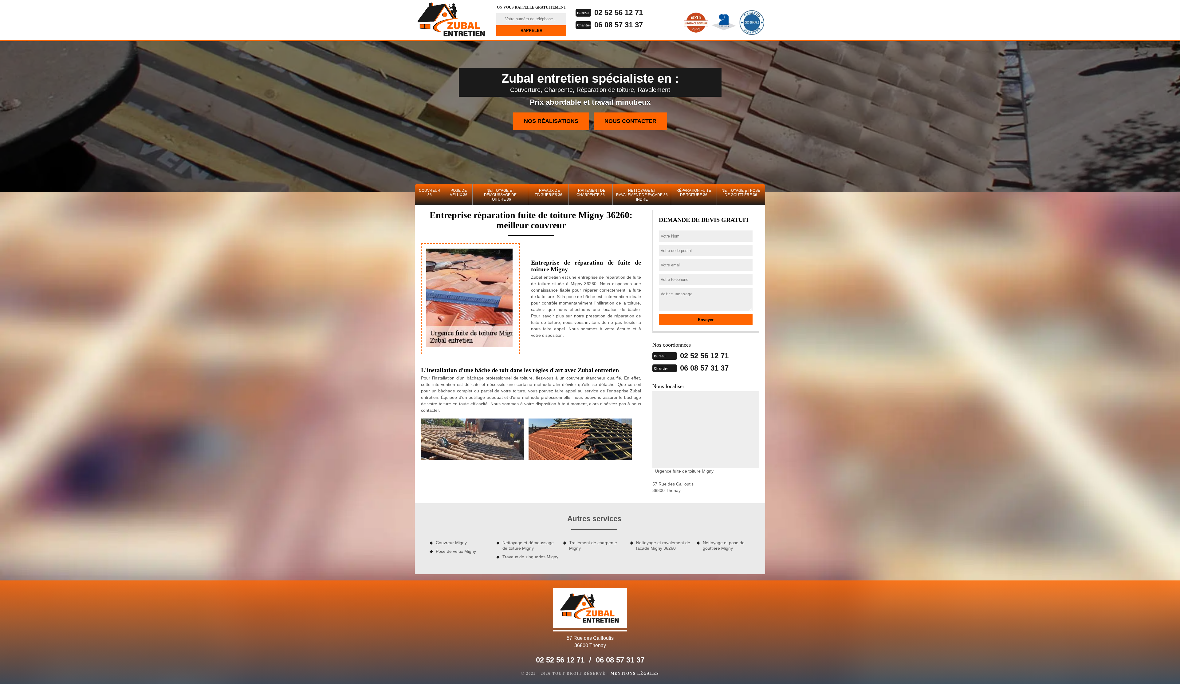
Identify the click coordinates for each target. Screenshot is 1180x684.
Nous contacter (630, 121)
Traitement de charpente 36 (590, 192)
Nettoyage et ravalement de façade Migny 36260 (663, 545)
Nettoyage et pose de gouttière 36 (741, 192)
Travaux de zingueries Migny (530, 556)
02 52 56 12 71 (618, 12)
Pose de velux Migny (456, 551)
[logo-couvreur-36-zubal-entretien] (452, 20)
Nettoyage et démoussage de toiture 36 (500, 195)
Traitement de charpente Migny (593, 545)
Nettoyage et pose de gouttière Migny (724, 545)
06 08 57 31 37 (618, 25)
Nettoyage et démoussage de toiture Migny (528, 545)
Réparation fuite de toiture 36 (693, 192)
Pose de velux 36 (458, 192)
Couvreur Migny (451, 542)
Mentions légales (635, 673)
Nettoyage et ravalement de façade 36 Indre (642, 195)
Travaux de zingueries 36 (548, 192)
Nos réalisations (551, 121)
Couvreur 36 (429, 192)
